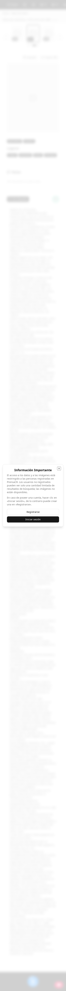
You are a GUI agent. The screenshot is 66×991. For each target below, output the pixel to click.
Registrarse (33, 511)
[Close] (59, 468)
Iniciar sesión (33, 519)
